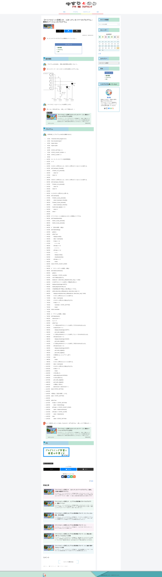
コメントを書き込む (68, 561)
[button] (77, 31)
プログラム (60, 49)
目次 (66, 44)
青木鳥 (109, 97)
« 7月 (99, 53)
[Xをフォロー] (65, 476)
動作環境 (60, 47)
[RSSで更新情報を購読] (74, 476)
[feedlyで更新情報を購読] (71, 476)
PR (58, 51)
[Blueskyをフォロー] (68, 476)
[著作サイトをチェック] (62, 476)
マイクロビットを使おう (49, 463)
